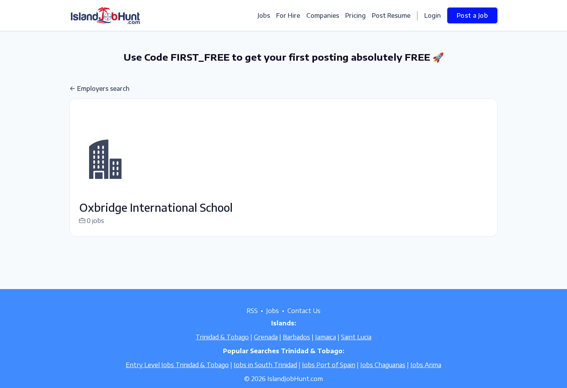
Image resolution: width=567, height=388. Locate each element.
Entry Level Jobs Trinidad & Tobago (177, 365)
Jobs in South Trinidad (265, 365)
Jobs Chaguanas (382, 365)
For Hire (288, 15)
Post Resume (391, 15)
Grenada (266, 337)
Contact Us (304, 311)
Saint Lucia (356, 337)
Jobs (264, 15)
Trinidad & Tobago (222, 337)
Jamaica (325, 337)
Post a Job (472, 15)
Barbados (296, 337)
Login (432, 15)
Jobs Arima (425, 365)
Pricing (355, 15)
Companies (322, 15)
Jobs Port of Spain (328, 365)
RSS (252, 311)
